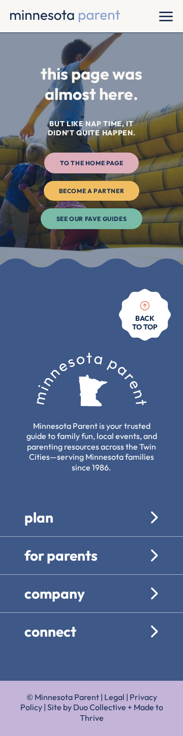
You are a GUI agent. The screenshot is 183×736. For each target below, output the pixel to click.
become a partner (92, 191)
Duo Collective (99, 707)
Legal (114, 697)
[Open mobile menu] (166, 16)
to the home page (92, 163)
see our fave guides (91, 219)
